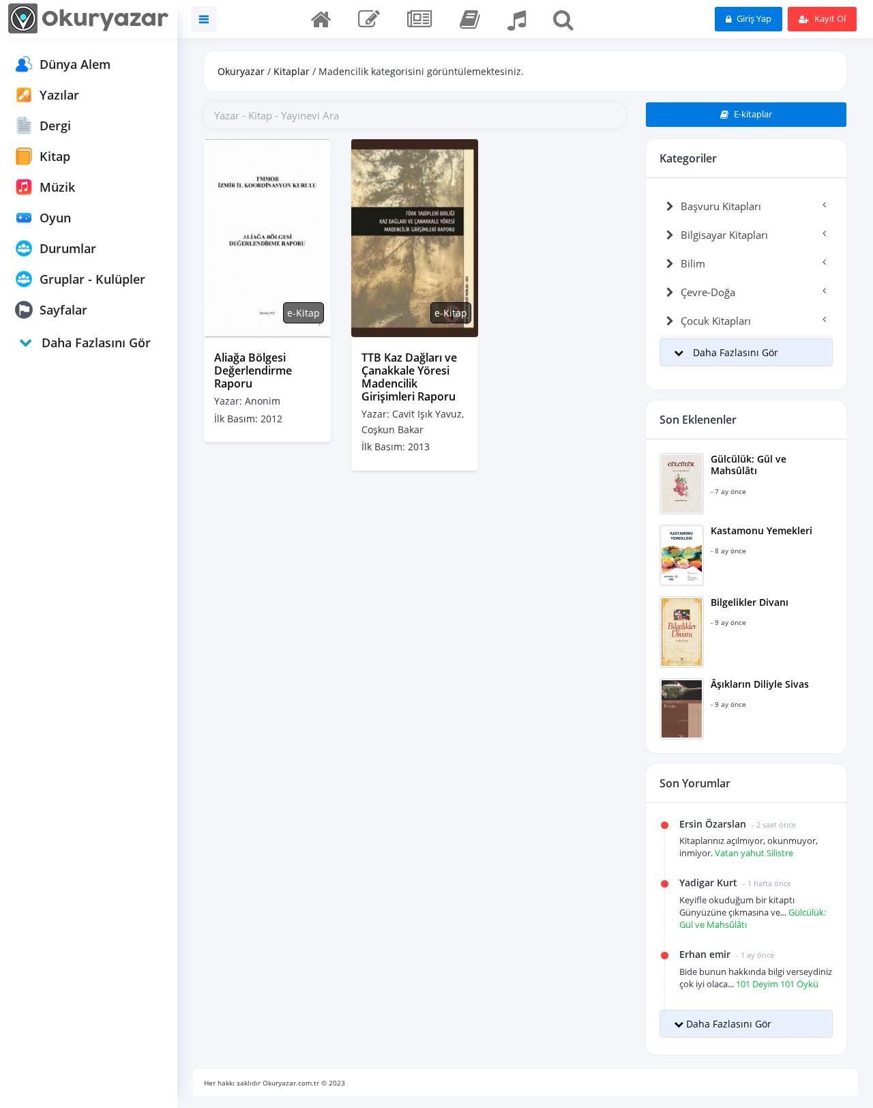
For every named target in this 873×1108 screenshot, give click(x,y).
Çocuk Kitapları (716, 320)
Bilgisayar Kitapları (724, 235)
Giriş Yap (753, 18)
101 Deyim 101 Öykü (777, 984)
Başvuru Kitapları (721, 206)
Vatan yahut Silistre (754, 853)
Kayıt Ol (829, 18)
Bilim (693, 263)
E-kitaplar (752, 114)
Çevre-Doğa (708, 292)
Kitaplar (291, 71)
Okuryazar (241, 71)
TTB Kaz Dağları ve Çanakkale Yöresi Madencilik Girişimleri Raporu (409, 377)
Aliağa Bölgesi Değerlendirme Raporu (253, 370)
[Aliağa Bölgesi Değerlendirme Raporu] (267, 237)
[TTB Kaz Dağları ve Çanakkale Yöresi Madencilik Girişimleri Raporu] (414, 237)
